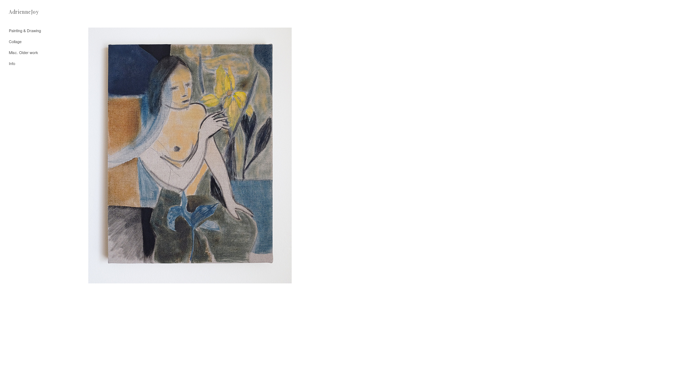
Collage (15, 41)
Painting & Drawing (25, 30)
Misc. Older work (23, 52)
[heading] (24, 12)
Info (12, 63)
